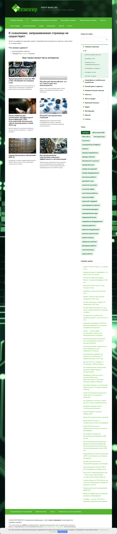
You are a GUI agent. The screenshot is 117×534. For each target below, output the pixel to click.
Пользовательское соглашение (21, 512)
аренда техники (88, 157)
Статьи (69, 26)
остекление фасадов (90, 209)
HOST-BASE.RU (49, 7)
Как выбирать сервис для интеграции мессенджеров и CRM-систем (94, 436)
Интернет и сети (90, 72)
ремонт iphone (88, 238)
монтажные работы (90, 193)
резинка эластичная (90, 234)
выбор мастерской (89, 169)
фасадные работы (89, 246)
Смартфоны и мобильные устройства (44, 20)
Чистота (103, 20)
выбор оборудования (90, 173)
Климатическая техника (88, 20)
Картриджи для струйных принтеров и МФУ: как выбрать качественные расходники (95, 456)
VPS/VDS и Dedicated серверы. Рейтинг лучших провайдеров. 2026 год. (95, 280)
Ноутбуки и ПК (90, 58)
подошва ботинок (89, 217)
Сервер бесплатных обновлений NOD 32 (22, 156)
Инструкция (51, 26)
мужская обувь (88, 197)
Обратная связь (40, 512)
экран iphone (87, 254)
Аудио (41, 26)
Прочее (61, 26)
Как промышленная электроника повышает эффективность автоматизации (53, 157)
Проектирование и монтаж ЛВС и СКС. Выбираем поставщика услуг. (22, 81)
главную (25, 53)
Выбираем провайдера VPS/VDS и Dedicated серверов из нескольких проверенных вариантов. (95, 325)
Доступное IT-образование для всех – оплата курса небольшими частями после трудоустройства (95, 475)
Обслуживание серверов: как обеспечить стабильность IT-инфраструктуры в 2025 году (93, 356)
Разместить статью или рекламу (70, 512)
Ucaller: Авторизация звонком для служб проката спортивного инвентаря (94, 395)
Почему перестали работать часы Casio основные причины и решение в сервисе (95, 310)
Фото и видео (15, 26)
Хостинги (86, 141)
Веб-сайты (86, 137)
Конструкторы (99, 137)
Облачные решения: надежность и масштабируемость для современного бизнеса (95, 349)
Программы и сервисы (92, 68)
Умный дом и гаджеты (68, 20)
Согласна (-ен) (62, 531)
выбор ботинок (88, 165)
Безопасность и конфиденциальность (92, 63)
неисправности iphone (91, 205)
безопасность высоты (90, 161)
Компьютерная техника (93, 55)
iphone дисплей (98, 133)
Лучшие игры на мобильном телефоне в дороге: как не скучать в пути (95, 318)
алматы (85, 149)
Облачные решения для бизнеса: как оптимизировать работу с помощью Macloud (94, 341)
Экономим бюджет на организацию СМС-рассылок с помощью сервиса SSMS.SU (95, 387)
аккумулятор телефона (91, 145)
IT (27, 20)
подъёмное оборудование (92, 221)
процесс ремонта (88, 225)
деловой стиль (88, 181)
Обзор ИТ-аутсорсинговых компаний (51, 117)
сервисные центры (89, 242)
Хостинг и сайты (90, 76)
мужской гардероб (89, 201)
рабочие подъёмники (90, 230)
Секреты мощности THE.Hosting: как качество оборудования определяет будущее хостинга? (95, 482)
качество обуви (88, 189)
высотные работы (89, 177)
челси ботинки (88, 250)
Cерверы (85, 133)
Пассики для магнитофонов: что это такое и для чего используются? (53, 83)
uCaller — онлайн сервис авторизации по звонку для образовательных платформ (93, 333)
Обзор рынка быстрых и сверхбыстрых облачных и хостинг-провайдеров (95, 428)
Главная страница (17, 20)
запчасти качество (89, 185)
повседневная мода (90, 213)
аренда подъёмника (90, 153)
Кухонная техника (29, 26)
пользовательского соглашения (53, 527)
